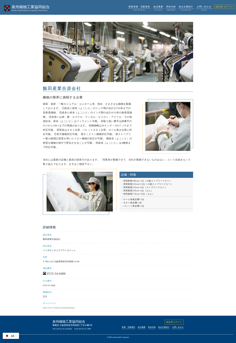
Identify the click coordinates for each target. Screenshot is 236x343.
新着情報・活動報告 (139, 7)
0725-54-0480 (56, 273)
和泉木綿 (171, 7)
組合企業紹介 (186, 7)
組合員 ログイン (224, 6)
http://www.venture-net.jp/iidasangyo (59, 308)
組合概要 (158, 7)
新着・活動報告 (128, 327)
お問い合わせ (204, 7)
